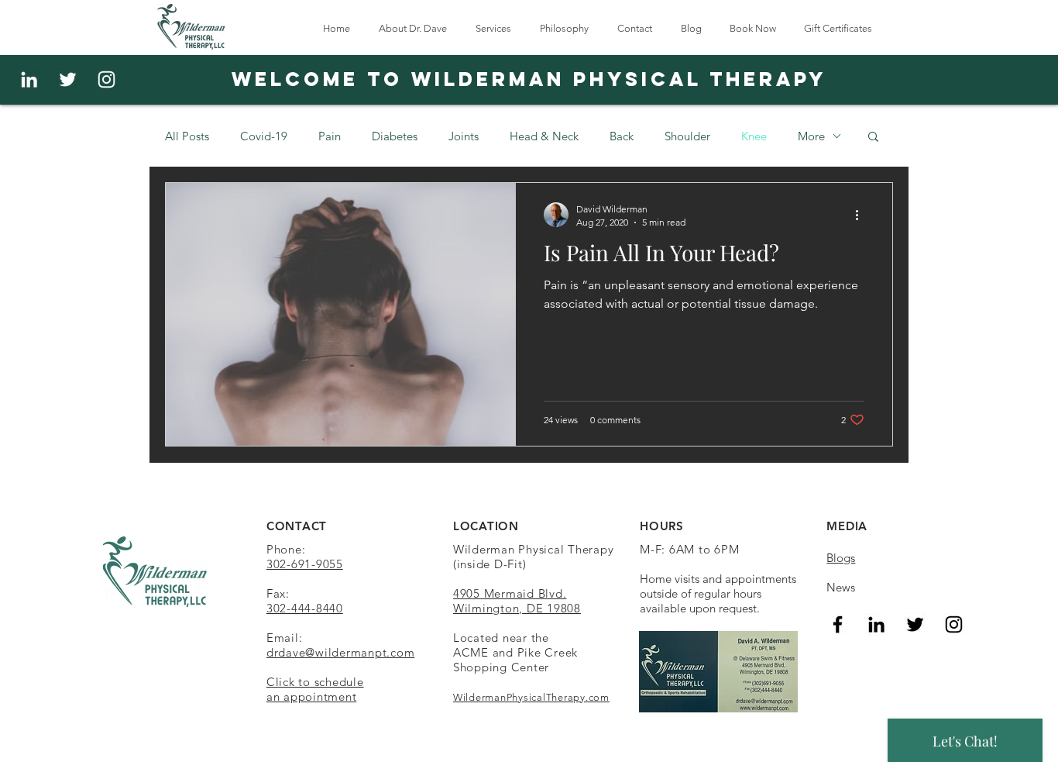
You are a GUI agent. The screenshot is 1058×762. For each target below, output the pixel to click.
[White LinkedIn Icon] (29, 79)
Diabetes (394, 136)
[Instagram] (106, 79)
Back (622, 136)
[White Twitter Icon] (68, 79)
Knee (754, 136)
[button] (873, 137)
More (811, 136)
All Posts (187, 136)
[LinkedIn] (876, 624)
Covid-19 (263, 136)
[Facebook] (837, 624)
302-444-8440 (304, 608)
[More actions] (862, 214)
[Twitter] (915, 624)
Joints (463, 136)
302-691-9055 (304, 564)
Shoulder (687, 136)
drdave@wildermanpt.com (340, 652)
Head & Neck (544, 136)
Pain (329, 136)
